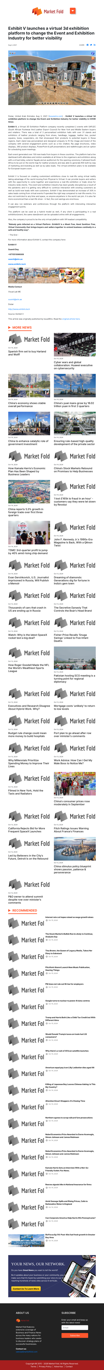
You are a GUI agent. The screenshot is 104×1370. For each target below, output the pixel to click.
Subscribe (75, 1335)
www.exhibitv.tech (17, 264)
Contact (69, 1366)
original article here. (71, 319)
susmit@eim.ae (15, 299)
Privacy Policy (45, 1366)
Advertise (58, 1366)
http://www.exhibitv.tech (19, 309)
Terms (33, 1366)
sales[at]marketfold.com (26, 1352)
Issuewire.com (55, 116)
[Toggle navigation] (72, 11)
